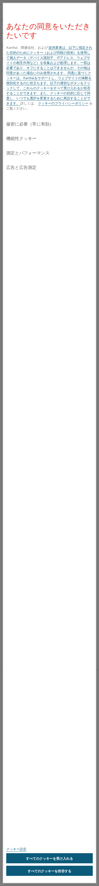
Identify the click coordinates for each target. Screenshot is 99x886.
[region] (49, 443)
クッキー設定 (16, 848)
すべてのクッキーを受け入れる (49, 858)
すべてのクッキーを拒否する (49, 870)
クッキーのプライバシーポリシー (63, 103)
